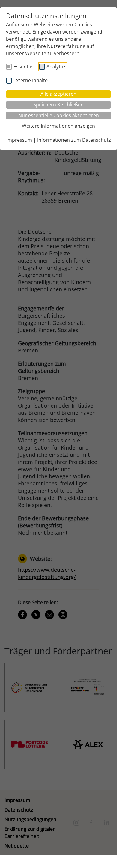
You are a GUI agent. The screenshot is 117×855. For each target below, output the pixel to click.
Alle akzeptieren (58, 94)
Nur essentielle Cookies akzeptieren (58, 115)
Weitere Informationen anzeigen (58, 126)
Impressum (19, 140)
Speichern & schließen (58, 104)
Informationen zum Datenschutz (74, 140)
